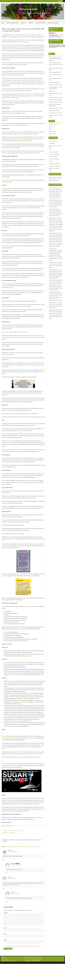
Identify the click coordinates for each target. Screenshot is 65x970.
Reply (3, 859)
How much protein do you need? (55, 113)
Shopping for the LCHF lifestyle (55, 99)
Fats (50, 149)
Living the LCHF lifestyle (54, 159)
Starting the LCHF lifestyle (54, 163)
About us (23, 22)
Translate (59, 37)
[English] (49, 33)
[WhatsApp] (61, 1)
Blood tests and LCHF (53, 141)
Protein (50, 161)
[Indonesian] (55, 33)
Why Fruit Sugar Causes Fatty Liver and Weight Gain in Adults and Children (55, 58)
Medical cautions (40, 22)
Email (5, 933)
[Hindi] (54, 33)
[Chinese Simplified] (52, 33)
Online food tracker (53, 22)
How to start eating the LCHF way (56, 97)
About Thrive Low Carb (12, 22)
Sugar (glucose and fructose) (55, 166)
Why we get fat (52, 91)
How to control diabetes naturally (56, 84)
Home (2, 22)
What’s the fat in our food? (54, 110)
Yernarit (9, 877)
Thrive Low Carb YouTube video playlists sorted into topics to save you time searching (55, 179)
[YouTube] (60, 1)
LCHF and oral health (53, 152)
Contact (31, 22)
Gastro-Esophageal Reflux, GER (55, 72)
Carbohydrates (52, 143)
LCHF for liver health (7, 825)
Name (5, 927)
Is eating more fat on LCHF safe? (55, 108)
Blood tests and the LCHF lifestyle (56, 102)
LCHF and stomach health (54, 154)
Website (5, 939)
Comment (6, 912)
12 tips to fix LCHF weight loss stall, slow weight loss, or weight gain (55, 64)
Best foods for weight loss (54, 82)
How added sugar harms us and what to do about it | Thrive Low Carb (23, 846)
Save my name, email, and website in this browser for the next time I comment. (22, 946)
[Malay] (50, 33)
